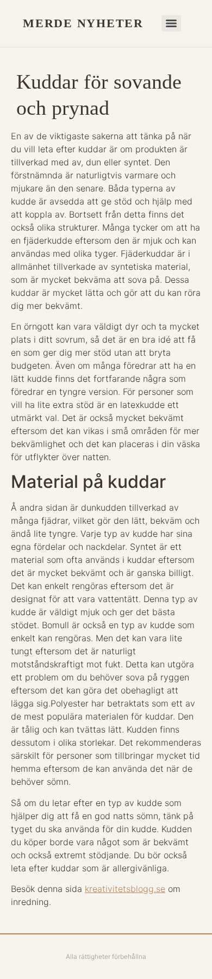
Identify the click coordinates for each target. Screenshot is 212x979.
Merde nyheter (83, 23)
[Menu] (171, 23)
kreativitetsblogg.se (125, 888)
